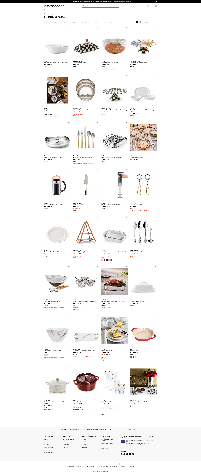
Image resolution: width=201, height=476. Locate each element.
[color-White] (102, 260)
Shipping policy (47, 449)
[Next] (69, 42)
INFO (113, 1)
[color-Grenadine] (74, 409)
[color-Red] (111, 260)
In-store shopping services (107, 443)
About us (84, 439)
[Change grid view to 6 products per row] (140, 22)
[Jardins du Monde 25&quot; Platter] (57, 232)
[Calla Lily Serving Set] (143, 184)
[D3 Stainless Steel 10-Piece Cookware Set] (86, 281)
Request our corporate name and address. (114, 468)
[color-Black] (78, 409)
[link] (57, 64)
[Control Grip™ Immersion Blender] (114, 184)
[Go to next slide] (154, 2)
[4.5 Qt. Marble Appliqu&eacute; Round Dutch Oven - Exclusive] (57, 382)
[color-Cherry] (104, 260)
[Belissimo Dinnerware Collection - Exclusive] (86, 90)
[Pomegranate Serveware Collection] (143, 382)
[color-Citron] (80, 409)
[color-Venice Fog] (45, 355)
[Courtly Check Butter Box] (86, 43)
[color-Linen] (107, 358)
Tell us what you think (48, 452)
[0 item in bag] (156, 6)
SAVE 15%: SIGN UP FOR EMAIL (71, 429)
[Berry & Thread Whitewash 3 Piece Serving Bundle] (143, 90)
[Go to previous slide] (45, 2)
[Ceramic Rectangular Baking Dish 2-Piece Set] (114, 232)
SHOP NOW (117, 1)
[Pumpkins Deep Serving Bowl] (114, 43)
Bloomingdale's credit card (69, 439)
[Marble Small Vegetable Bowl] (57, 331)
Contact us (46, 441)
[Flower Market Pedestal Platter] (143, 43)
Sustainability (85, 447)
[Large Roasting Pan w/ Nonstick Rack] (114, 137)
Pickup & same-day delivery (107, 446)
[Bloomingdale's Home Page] (54, 6)
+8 (84, 409)
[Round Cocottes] (86, 382)
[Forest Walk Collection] (143, 137)
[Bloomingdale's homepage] (45, 14)
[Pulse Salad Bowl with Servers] (57, 281)
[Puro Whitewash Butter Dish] (143, 281)
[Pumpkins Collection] (57, 90)
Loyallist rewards (67, 441)
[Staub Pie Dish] (143, 331)
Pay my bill (65, 447)
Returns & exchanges (48, 447)
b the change (85, 441)
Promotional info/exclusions (132, 444)
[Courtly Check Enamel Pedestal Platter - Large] (114, 90)
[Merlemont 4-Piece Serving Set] (143, 232)
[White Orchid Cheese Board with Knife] (86, 331)
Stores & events (104, 448)
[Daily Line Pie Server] (86, 184)
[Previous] (45, 42)
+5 (113, 259)
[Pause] (156, 2)
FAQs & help (46, 444)
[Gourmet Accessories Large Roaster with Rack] (114, 281)
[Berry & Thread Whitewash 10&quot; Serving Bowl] (57, 43)
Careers (84, 444)
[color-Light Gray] (104, 358)
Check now (142, 444)
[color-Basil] (76, 409)
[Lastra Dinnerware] (114, 331)
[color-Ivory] (109, 260)
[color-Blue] (107, 260)
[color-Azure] (47, 355)
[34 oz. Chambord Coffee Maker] (57, 184)
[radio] (102, 260)
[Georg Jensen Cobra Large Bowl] (57, 137)
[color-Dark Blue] (133, 357)
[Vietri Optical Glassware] (114, 382)
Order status (66, 444)
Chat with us (47, 439)
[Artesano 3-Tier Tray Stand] (86, 232)
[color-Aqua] (109, 358)
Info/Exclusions (136, 429)
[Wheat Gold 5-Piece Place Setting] (86, 137)
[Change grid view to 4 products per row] (137, 22)
